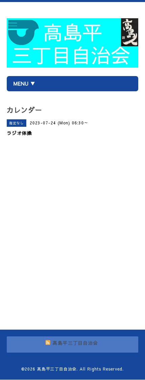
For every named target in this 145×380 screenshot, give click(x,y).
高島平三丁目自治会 (57, 369)
